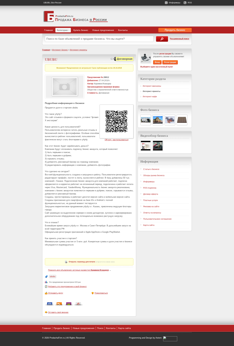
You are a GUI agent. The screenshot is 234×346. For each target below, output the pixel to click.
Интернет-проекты (78, 50)
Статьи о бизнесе (151, 169)
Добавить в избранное (69, 303)
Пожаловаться (101, 293)
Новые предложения (103, 30)
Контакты (123, 30)
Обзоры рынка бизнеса (153, 175)
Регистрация (170, 62)
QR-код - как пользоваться (116, 140)
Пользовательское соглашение (157, 219)
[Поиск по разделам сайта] (162, 39)
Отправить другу (55, 293)
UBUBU (51, 59)
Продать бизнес (175, 30)
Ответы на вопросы (152, 213)
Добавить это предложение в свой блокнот (67, 286)
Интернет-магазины (152, 86)
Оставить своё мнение (58, 312)
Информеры (149, 182)
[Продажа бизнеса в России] (75, 16)
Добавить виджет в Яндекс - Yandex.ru (78, 303)
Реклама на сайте (151, 206)
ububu (52, 276)
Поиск (100, 328)
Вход (157, 62)
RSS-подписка (149, 188)
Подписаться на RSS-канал (59, 303)
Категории (61, 30)
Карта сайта (148, 225)
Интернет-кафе (150, 96)
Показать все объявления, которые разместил (78, 270)
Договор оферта (150, 194)
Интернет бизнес (60, 50)
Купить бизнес (80, 30)
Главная (48, 30)
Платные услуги (150, 200)
